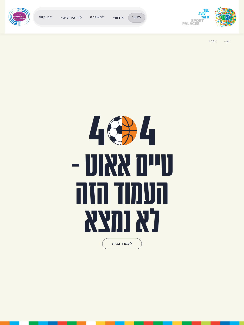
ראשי (136, 17)
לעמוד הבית (122, 243)
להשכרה (97, 17)
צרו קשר (45, 17)
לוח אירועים (72, 17)
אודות (119, 17)
